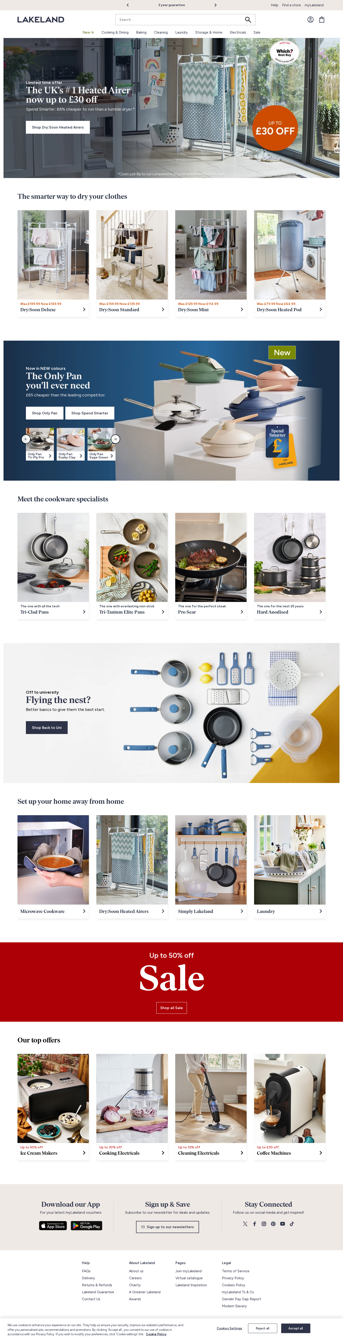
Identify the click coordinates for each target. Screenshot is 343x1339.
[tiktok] (292, 1224)
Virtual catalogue (189, 1278)
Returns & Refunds (97, 1285)
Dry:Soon (183, 5)
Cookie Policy (156, 1334)
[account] (310, 19)
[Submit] (249, 19)
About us (136, 1271)
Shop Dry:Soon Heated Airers (58, 127)
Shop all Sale (171, 1008)
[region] (171, 1328)
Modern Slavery (234, 1306)
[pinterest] (273, 1224)
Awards (135, 1299)
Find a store (291, 5)
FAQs (86, 1271)
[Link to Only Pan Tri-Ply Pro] (40, 456)
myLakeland (314, 5)
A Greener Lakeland (145, 1292)
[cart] (322, 19)
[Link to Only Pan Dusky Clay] (71, 456)
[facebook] (254, 1224)
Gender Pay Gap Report (241, 1299)
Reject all (262, 1328)
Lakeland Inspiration (191, 1285)
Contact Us (91, 1299)
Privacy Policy (233, 1278)
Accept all (295, 1328)
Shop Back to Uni (47, 727)
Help (274, 5)
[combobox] (186, 19)
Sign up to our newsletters (170, 1227)
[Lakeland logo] (41, 20)
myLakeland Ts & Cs (238, 1292)
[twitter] (245, 1224)
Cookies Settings (229, 1328)
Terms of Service (235, 1271)
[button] (130, 5)
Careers (135, 1278)
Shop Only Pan (44, 413)
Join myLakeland (188, 1271)
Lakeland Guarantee (98, 1292)
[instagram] (264, 1224)
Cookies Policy (233, 1285)
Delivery (88, 1278)
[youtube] (282, 1224)
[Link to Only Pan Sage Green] (102, 456)
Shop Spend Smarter (89, 413)
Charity (135, 1285)
